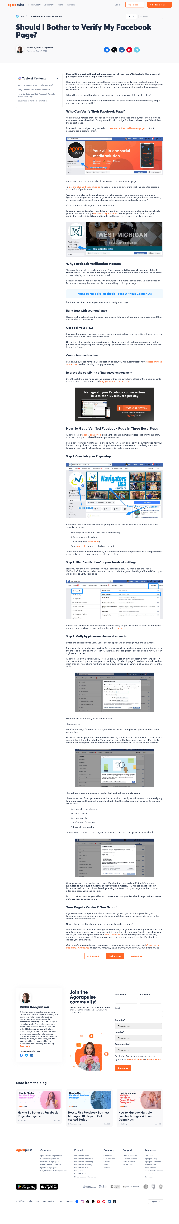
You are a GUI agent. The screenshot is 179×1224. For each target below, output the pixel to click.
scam (120, 628)
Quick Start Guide (130, 1155)
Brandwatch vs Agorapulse (50, 1165)
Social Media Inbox (81, 1155)
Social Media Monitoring (83, 1162)
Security (69, 1201)
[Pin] (129, 49)
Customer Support (130, 1159)
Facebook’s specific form (105, 213)
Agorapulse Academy (153, 1162)
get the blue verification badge (84, 186)
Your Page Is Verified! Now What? (33, 101)
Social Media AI (80, 1174)
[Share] (107, 49)
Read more (25, 1046)
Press (106, 1165)
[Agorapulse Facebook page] (76, 1201)
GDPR (60, 1201)
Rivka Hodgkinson (34, 1007)
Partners (107, 1168)
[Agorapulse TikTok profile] (114, 1201)
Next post (135, 956)
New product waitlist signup (85, 1177)
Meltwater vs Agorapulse (50, 1162)
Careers (107, 1162)
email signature (112, 934)
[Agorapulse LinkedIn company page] (109, 1201)
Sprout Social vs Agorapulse (51, 1155)
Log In (117, 5)
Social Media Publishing (83, 1159)
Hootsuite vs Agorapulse (49, 1159)
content (81, 546)
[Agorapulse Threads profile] (87, 1201)
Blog (22, 16)
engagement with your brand (115, 381)
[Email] (137, 49)
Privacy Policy (48, 1201)
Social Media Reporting (83, 1165)
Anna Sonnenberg (75, 1124)
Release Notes (150, 1165)
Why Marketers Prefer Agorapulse (53, 1171)
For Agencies (79, 1171)
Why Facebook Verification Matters (34, 89)
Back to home (115, 956)
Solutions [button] (48, 5)
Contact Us (108, 1155)
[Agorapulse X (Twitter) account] (93, 1201)
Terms (37, 1201)
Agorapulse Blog (151, 1159)
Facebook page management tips (46, 16)
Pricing (60, 5)
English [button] (154, 1201)
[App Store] (48, 1186)
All (129, 16)
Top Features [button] (33, 5)
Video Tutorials (150, 1168)
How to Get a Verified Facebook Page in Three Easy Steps (36, 95)
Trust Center (149, 1174)
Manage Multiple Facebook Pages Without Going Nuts (115, 293)
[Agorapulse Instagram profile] (82, 1201)
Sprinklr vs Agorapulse (48, 1168)
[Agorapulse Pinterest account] (103, 1201)
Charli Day (23, 1120)
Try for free (133, 5)
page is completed (91, 434)
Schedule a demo (158, 5)
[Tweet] (114, 49)
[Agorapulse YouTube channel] (98, 1201)
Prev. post (94, 956)
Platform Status (129, 1162)
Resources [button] (70, 5)
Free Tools (149, 1155)
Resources (149, 1177)
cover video (93, 541)
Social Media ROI (81, 1168)
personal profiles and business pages (127, 128)
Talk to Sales (127, 1165)
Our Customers (109, 1159)
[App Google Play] (27, 1186)
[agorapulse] (15, 5)
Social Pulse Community (154, 1171)
